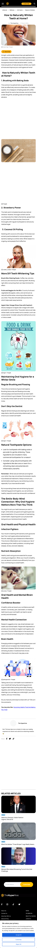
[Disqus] (18, 767)
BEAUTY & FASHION (31, 916)
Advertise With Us (6, 916)
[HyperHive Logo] (7, 3)
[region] (18, 934)
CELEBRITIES (29, 913)
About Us (3, 910)
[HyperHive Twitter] (19, 904)
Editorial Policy (5, 919)
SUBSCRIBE (26, 4)
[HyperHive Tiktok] (13, 904)
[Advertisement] (18, 119)
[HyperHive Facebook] (1, 904)
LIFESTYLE (28, 919)
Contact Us (4, 913)
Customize (18, 939)
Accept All (18, 935)
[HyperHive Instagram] (7, 904)
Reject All (18, 944)
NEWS (27, 910)
